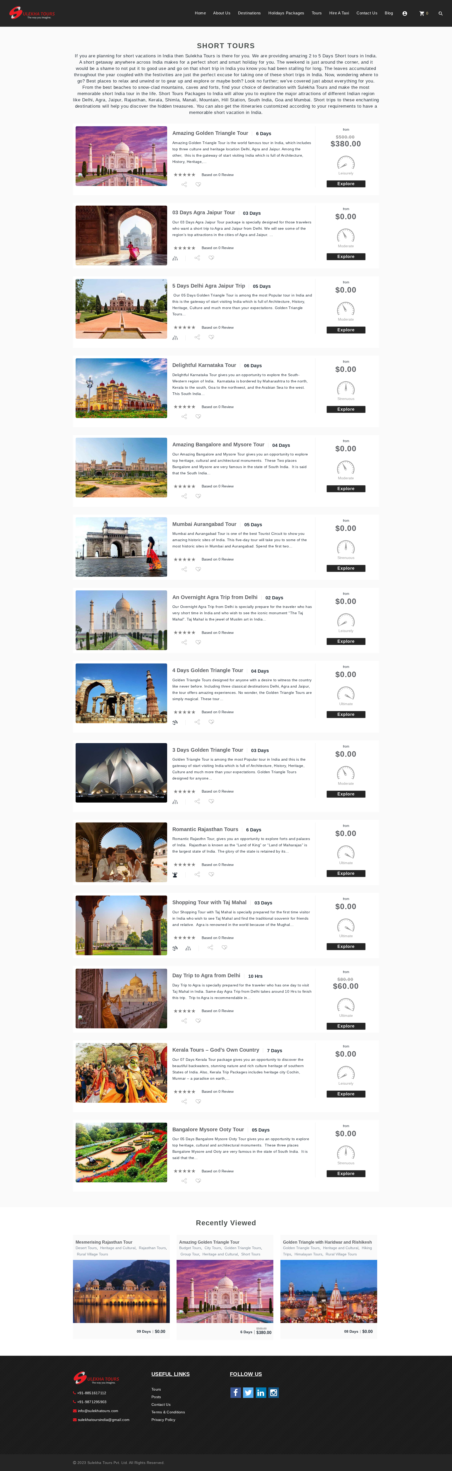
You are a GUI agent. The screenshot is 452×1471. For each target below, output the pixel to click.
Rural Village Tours (92, 1254)
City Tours (213, 1248)
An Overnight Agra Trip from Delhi (215, 597)
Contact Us (367, 13)
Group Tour (189, 1254)
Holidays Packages (286, 13)
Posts (156, 1397)
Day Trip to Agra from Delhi (206, 975)
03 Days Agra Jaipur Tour (203, 212)
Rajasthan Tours (152, 1248)
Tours (317, 13)
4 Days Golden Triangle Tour (207, 670)
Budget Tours (190, 1248)
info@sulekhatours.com (97, 1411)
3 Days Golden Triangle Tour (207, 750)
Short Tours (250, 1254)
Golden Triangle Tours (242, 1248)
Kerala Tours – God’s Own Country (215, 1050)
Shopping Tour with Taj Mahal (209, 902)
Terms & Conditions (168, 1412)
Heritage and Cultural (117, 1248)
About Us (221, 13)
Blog (389, 13)
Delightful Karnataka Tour (204, 365)
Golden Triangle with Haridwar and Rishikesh (327, 1242)
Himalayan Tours (308, 1254)
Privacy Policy (163, 1420)
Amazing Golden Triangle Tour (210, 133)
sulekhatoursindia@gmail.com (103, 1420)
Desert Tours (86, 1248)
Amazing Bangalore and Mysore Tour (218, 444)
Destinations (249, 13)
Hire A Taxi (339, 13)
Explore (346, 184)
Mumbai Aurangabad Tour (204, 524)
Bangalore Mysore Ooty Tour (208, 1129)
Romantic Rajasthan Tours (205, 829)
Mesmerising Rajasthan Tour (104, 1242)
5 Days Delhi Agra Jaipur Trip (208, 286)
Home (200, 13)
